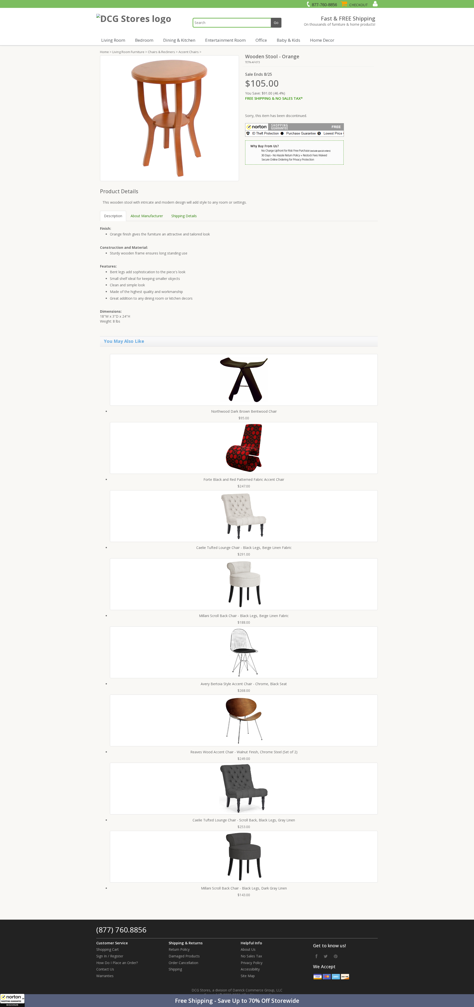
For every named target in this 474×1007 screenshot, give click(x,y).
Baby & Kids (288, 40)
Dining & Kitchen (179, 40)
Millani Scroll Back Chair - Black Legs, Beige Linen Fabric (244, 615)
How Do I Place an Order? (117, 962)
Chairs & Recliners (161, 52)
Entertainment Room (225, 40)
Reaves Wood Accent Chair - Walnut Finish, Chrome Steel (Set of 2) (243, 752)
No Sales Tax (251, 956)
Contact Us (105, 969)
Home (104, 52)
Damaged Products (184, 956)
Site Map (248, 975)
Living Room (113, 40)
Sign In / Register (109, 956)
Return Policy (179, 949)
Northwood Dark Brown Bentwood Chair (244, 411)
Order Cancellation (183, 962)
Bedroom (144, 40)
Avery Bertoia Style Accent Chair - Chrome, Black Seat (244, 683)
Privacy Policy (251, 962)
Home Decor (322, 40)
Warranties (105, 975)
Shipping (175, 969)
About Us (248, 949)
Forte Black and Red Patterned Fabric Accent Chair (243, 479)
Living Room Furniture (128, 52)
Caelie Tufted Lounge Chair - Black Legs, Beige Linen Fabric (244, 547)
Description (113, 215)
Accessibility (250, 969)
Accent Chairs (188, 52)
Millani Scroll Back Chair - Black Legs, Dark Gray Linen (244, 888)
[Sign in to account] (375, 3)
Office (261, 40)
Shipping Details (184, 215)
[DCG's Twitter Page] (325, 956)
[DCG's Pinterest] (335, 956)
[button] (237, 1000)
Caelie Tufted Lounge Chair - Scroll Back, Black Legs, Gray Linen (244, 820)
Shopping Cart (107, 949)
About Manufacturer (147, 215)
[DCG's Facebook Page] (316, 956)
